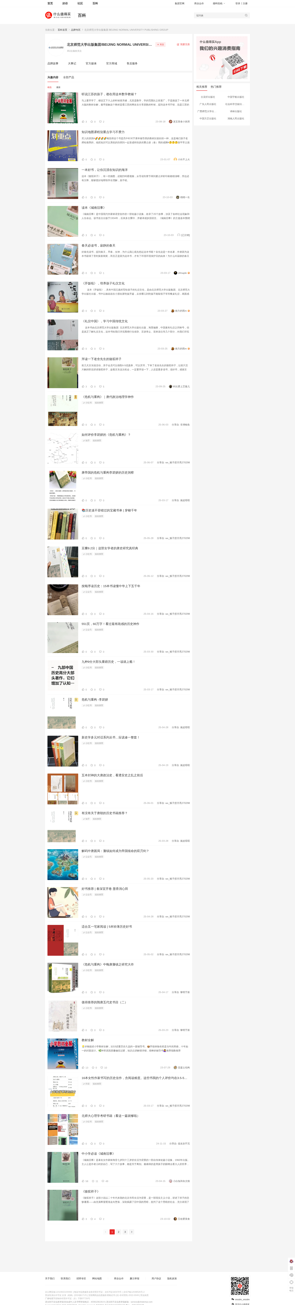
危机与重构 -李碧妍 (95, 699)
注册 (245, 3)
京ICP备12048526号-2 (134, 1292)
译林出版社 (236, 111)
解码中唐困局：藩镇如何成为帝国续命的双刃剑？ (115, 851)
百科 (82, 15)
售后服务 (132, 63)
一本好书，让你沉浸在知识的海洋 (105, 170)
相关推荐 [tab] (201, 86)
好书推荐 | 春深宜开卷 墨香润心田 (105, 888)
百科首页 (62, 29)
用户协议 (156, 1278)
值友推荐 (99, 402)
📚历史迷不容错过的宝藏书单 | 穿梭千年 (109, 510)
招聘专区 (81, 1278)
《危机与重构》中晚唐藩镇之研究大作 (108, 964)
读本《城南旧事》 (94, 207)
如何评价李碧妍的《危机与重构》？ (106, 434)
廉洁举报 (134, 1278)
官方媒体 (91, 63)
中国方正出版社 (208, 118)
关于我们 (50, 1278)
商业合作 (199, 3)
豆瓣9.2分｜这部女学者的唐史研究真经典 (110, 548)
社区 (80, 3)
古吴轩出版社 (208, 97)
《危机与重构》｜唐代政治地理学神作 (108, 397)
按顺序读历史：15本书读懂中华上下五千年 (111, 586)
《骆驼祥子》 (91, 1191)
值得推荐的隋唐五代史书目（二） (105, 1002)
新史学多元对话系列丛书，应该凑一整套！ (111, 737)
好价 (65, 3)
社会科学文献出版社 (236, 104)
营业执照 (144, 1295)
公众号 (88, 592)
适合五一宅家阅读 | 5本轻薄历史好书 (107, 926)
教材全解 (88, 1040)
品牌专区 (76, 29)
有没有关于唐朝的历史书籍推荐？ (105, 813)
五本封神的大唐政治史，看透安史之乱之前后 (112, 775)
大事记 (72, 63)
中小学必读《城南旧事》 (98, 1153)
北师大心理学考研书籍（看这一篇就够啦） (111, 1116)
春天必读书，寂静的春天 (98, 245)
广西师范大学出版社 (208, 111)
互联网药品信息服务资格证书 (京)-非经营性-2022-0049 (113, 1295)
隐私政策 (172, 1278)
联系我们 (65, 1278)
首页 (50, 3)
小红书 (88, 402)
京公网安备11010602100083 (58, 1292)
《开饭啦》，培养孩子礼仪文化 (103, 283)
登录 (237, 3)
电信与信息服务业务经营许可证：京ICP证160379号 (98, 1292)
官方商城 (111, 63)
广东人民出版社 (208, 104)
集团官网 (179, 3)
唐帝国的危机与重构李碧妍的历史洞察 (108, 472)
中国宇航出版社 (236, 97)
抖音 (87, 1084)
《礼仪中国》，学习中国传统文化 (105, 321)
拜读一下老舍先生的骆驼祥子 (102, 359)
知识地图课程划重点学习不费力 (103, 132)
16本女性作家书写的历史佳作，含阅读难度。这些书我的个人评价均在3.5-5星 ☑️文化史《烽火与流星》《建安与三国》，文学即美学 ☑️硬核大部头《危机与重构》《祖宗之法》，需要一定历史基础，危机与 (136, 1078)
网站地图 (97, 1278)
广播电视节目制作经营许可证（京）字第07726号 (67, 1298)
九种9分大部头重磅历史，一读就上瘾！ (109, 661)
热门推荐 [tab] (216, 86)
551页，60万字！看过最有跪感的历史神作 (110, 624)
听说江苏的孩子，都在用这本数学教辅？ (109, 94)
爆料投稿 (217, 3)
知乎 (87, 440)
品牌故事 (52, 63)
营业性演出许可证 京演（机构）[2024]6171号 (66, 1295)
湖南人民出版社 (236, 118)
